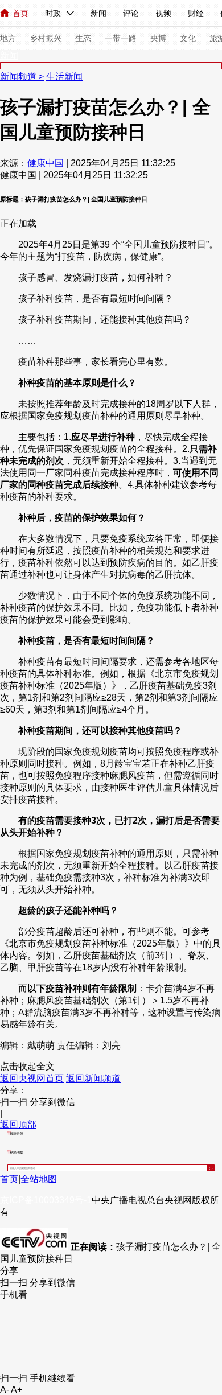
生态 (83, 38)
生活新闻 (64, 76)
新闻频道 (19, 76)
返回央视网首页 (32, 1078)
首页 (20, 13)
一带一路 (121, 38)
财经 (196, 13)
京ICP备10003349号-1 (46, 1200)
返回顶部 (18, 1124)
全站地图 (38, 1179)
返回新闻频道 (93, 1078)
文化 (188, 38)
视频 (163, 13)
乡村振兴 (45, 38)
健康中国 (45, 163)
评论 (131, 13)
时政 (53, 13)
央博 (158, 38)
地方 (8, 38)
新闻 (98, 13)
